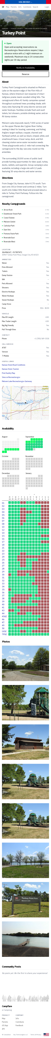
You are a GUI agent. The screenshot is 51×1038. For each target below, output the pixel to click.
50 (3, 628)
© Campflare (6, 1035)
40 (3, 604)
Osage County (17, 28)
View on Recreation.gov (11, 377)
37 (3, 595)
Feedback (19, 1025)
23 (3, 553)
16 (3, 539)
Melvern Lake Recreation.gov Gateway (17, 381)
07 (3, 521)
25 (3, 559)
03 (3, 509)
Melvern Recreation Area (36, 28)
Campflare (7, 1006)
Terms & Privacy (35, 1035)
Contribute (27, 7)
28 (3, 568)
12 (3, 530)
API (3, 1029)
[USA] (46, 1034)
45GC (4, 616)
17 (3, 542)
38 (3, 598)
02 (3, 506)
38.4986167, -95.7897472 (12, 252)
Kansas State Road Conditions (13, 365)
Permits (14, 7)
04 (3, 512)
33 (3, 583)
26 (3, 562)
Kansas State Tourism (10, 369)
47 (3, 622)
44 (3, 613)
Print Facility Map (8, 373)
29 (3, 571)
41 (3, 607)
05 (3, 515)
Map (7, 7)
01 (3, 503)
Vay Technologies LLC (20, 1035)
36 (3, 592)
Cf (3, 7)
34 (3, 586)
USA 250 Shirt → (25, 2)
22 (3, 551)
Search (35, 7)
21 (3, 548)
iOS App (5, 1025)
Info (20, 7)
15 (3, 536)
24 (3, 556)
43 (3, 610)
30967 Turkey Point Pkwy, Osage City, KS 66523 (20, 255)
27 (3, 565)
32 (3, 580)
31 (3, 577)
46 (3, 619)
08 (3, 524)
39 (3, 601)
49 (3, 625)
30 (3, 574)
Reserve (25, 74)
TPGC (4, 634)
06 (3, 518)
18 (3, 545)
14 (3, 533)
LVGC (4, 631)
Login (47, 7)
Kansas (5, 28)
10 (3, 527)
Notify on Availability (25, 67)
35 (3, 589)
